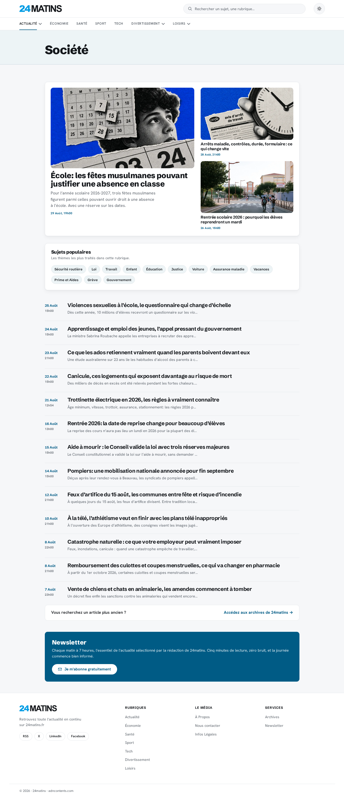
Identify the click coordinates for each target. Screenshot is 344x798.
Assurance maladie (228, 269)
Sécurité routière (68, 269)
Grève (93, 280)
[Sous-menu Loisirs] (188, 24)
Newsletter (274, 725)
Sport (100, 23)
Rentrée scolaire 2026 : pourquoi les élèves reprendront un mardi (241, 219)
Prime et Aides (66, 280)
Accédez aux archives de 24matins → (258, 612)
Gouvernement (119, 280)
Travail (111, 269)
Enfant (131, 269)
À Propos (202, 717)
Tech (118, 23)
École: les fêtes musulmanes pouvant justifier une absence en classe (119, 180)
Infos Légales (206, 734)
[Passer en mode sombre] (319, 8)
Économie (59, 23)
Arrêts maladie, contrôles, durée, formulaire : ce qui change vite (246, 146)
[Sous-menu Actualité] (40, 24)
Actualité (28, 23)
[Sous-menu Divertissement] (162, 24)
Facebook (78, 736)
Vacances (261, 269)
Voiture (198, 269)
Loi (94, 269)
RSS (26, 736)
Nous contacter (207, 725)
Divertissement (145, 23)
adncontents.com (61, 791)
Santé (81, 23)
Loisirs (179, 23)
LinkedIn (55, 736)
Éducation (154, 269)
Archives (272, 717)
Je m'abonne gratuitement (87, 669)
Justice (177, 269)
